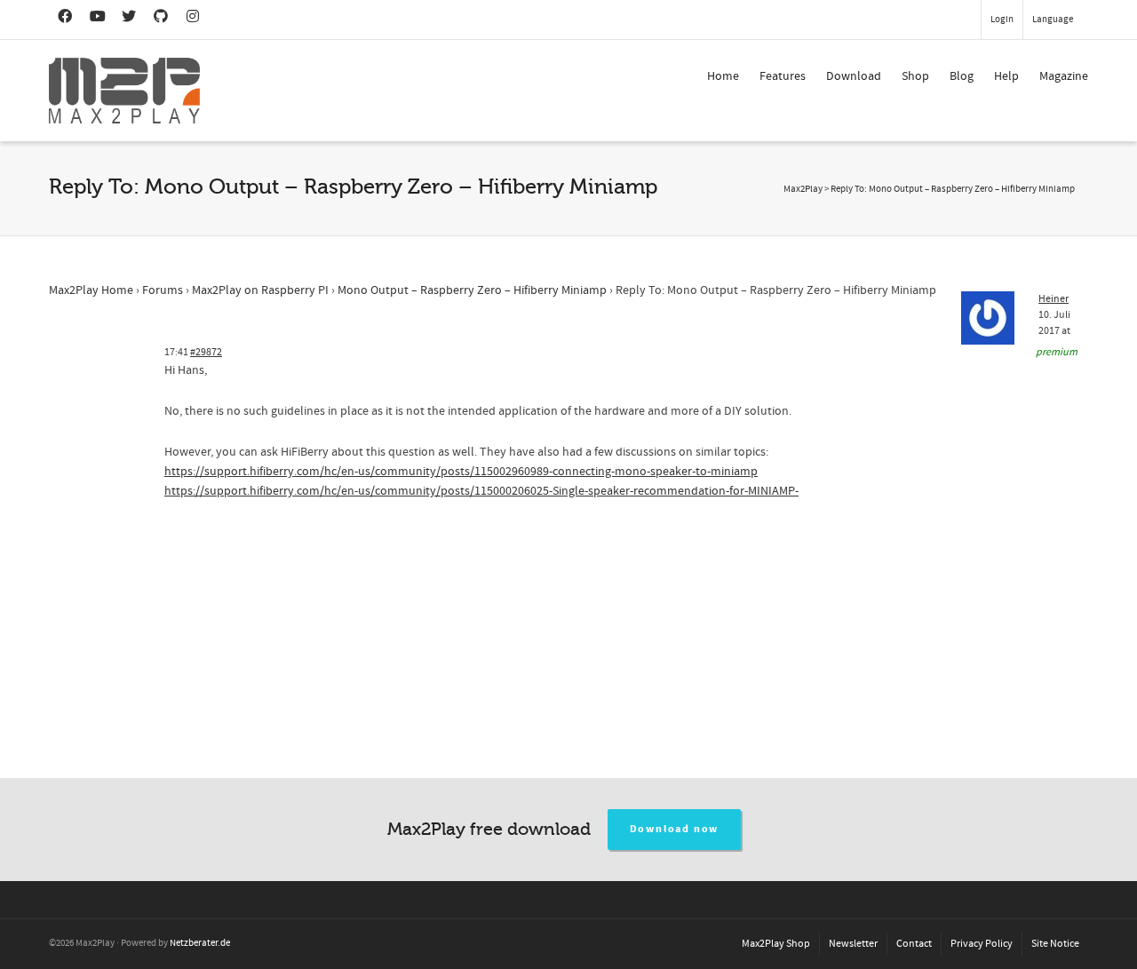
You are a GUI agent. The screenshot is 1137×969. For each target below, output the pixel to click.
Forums (162, 290)
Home (723, 76)
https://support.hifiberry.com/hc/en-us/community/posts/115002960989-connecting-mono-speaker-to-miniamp (461, 472)
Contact (914, 943)
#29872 (206, 352)
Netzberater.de (200, 943)
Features (782, 76)
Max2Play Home (91, 290)
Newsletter (853, 943)
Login (1002, 19)
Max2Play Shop (776, 943)
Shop (915, 76)
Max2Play (803, 189)
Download (853, 76)
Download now (675, 829)
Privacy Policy (981, 943)
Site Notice (1055, 943)
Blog (962, 76)
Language (1052, 19)
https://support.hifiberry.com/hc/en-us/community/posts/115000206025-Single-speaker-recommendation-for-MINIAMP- (481, 491)
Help (1006, 76)
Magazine (1063, 76)
